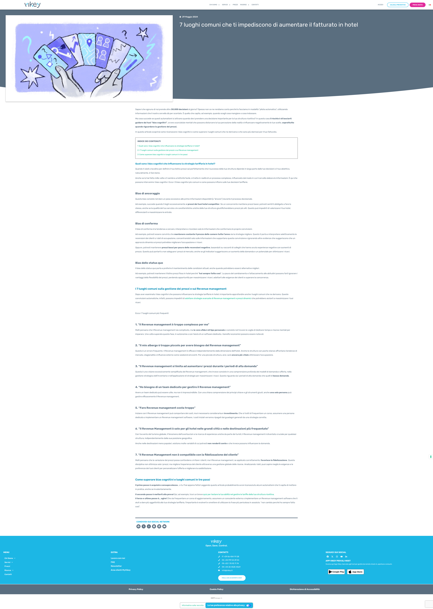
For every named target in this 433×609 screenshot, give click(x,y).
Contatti (255, 5)
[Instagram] (337, 557)
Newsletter (116, 566)
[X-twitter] (332, 557)
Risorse (243, 5)
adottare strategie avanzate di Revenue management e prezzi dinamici (218, 298)
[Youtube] (342, 557)
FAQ (113, 562)
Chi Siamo (213, 5)
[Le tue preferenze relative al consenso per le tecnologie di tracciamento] (431, 457)
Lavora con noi (118, 558)
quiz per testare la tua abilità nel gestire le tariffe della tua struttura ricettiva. (239, 494)
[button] (138, 526)
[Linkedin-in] (346, 557)
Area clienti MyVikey (120, 570)
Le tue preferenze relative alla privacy (226, 605)
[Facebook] (328, 557)
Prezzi (235, 5)
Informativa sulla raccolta (193, 605)
